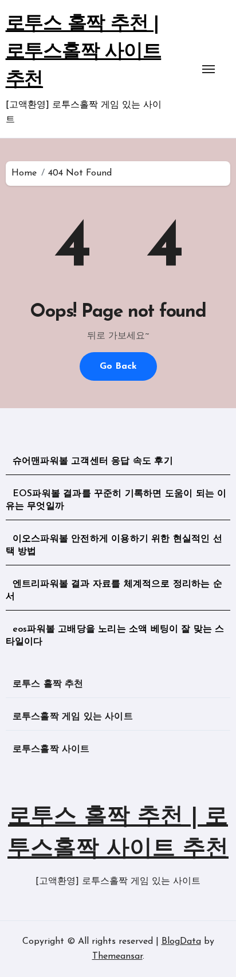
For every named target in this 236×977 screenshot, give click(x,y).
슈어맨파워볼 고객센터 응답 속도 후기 (93, 461)
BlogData (181, 941)
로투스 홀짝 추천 (48, 684)
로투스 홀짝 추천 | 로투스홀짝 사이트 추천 (84, 52)
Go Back (118, 366)
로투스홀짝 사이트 (51, 749)
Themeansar (117, 956)
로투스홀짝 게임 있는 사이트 (73, 716)
